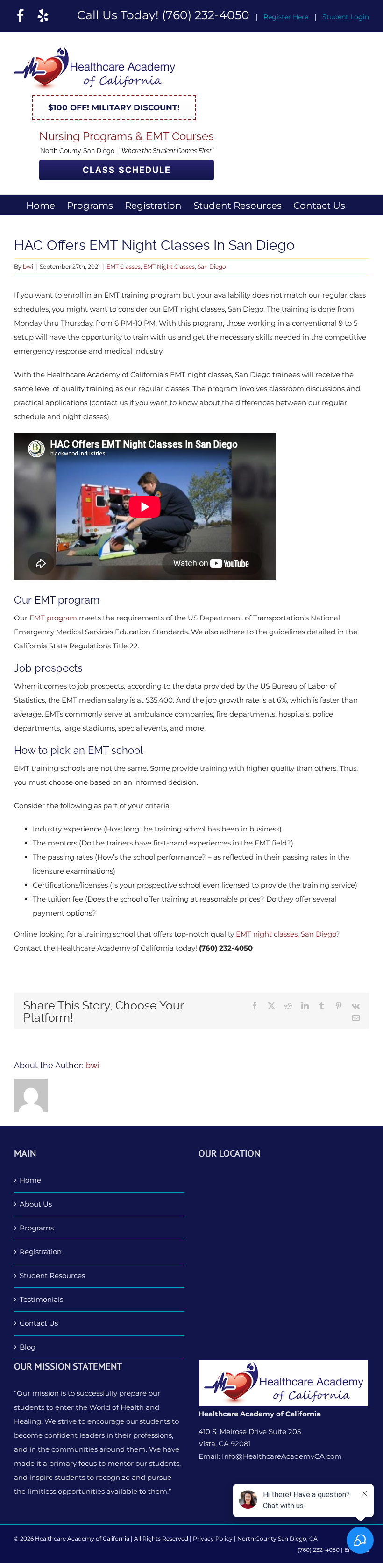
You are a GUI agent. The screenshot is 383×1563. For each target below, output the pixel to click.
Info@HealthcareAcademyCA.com (282, 1456)
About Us (36, 1204)
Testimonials (41, 1299)
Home (30, 1180)
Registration (41, 1251)
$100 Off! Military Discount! (114, 107)
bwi (28, 266)
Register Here (285, 17)
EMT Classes (123, 266)
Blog (27, 1347)
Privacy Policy (213, 1538)
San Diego (212, 266)
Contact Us (39, 1323)
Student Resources (52, 1275)
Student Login (345, 17)
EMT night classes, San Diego (286, 934)
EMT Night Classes (169, 266)
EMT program (53, 617)
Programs (37, 1227)
